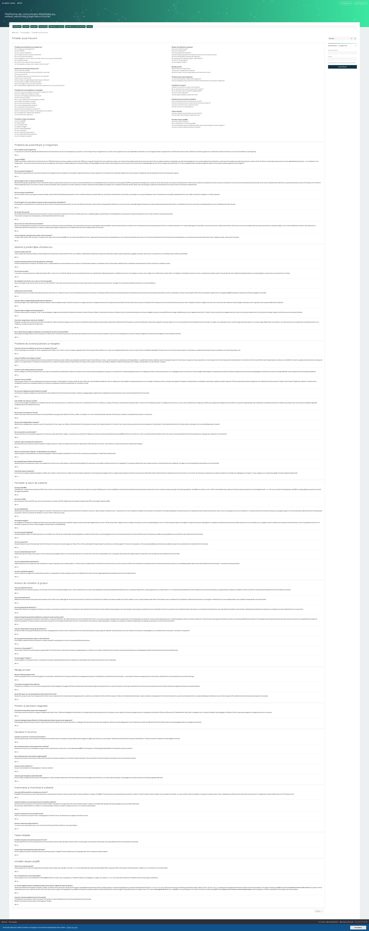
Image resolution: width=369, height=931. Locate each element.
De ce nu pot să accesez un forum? (25, 103)
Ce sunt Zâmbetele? (21, 125)
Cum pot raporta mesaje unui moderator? (27, 109)
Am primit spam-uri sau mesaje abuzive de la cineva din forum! (191, 72)
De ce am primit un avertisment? (25, 107)
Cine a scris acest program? (180, 121)
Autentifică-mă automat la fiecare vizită (342, 63)
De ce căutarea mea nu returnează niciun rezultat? (188, 89)
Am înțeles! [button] (358, 927)
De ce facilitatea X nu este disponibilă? (184, 123)
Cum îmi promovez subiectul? (24, 114)
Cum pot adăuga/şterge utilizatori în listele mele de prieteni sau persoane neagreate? (198, 81)
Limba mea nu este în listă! (23, 78)
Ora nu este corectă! (21, 74)
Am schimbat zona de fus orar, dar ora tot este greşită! (32, 76)
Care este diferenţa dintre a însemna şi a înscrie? (187, 101)
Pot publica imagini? (21, 127)
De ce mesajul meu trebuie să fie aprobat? (28, 113)
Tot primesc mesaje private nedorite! (183, 70)
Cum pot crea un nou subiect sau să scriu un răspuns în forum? (34, 92)
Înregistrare (343, 46)
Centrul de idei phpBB (112, 878)
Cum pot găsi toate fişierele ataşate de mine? (186, 115)
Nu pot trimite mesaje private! (181, 68)
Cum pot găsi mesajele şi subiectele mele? (185, 95)
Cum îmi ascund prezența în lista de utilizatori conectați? (32, 72)
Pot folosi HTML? (20, 123)
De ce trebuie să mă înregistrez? (25, 49)
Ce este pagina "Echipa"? (179, 62)
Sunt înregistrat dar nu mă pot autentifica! (28, 55)
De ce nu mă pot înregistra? (23, 53)
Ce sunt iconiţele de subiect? (23, 136)
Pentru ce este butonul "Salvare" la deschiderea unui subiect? (34, 111)
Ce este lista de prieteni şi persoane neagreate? (186, 79)
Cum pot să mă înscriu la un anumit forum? (185, 105)
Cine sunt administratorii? (180, 49)
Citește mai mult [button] (71, 927)
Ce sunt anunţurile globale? (23, 128)
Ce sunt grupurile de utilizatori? (181, 53)
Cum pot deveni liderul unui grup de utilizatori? (186, 56)
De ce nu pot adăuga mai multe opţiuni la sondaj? (30, 99)
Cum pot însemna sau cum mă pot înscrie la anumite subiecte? (191, 103)
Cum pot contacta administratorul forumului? (186, 127)
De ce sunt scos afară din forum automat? (28, 62)
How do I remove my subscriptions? (183, 107)
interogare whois (156, 887)
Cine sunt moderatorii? (179, 51)
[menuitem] (19, 3)
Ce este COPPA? (20, 51)
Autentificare (332, 46)
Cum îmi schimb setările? (22, 70)
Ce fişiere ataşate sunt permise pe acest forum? (187, 113)
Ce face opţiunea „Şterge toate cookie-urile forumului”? (32, 64)
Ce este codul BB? (20, 121)
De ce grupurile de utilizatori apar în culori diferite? (187, 58)
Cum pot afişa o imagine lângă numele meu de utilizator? (32, 80)
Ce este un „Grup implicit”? (180, 60)
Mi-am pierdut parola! (21, 60)
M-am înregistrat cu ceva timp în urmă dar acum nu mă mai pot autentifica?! (38, 58)
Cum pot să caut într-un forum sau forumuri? (186, 87)
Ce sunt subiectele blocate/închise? (26, 134)
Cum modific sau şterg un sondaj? (25, 101)
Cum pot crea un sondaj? (22, 97)
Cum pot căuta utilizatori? (180, 93)
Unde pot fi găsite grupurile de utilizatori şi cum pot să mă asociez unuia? (194, 55)
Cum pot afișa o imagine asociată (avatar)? (28, 82)
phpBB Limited (72, 868)
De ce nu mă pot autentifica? (24, 56)
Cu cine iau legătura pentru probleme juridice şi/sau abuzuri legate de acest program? (198, 125)
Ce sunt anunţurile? (20, 130)
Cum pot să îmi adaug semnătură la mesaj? (28, 96)
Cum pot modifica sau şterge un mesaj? (27, 94)
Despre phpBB (147, 868)
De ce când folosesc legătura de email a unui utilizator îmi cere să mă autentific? (40, 85)
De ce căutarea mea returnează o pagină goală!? (187, 91)
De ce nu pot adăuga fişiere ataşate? (26, 105)
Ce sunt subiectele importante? (24, 132)
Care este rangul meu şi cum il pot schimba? (28, 84)
